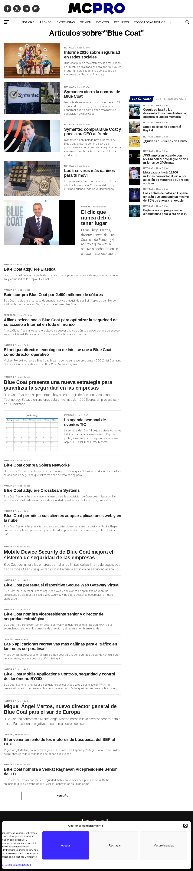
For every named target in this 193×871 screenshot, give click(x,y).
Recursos (121, 22)
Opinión (85, 22)
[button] (185, 826)
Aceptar (66, 845)
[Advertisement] (159, 67)
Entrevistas (66, 22)
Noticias (28, 22)
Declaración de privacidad (18, 865)
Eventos (102, 22)
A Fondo (45, 22)
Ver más (62, 795)
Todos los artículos (149, 22)
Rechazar (115, 845)
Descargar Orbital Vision (96, 32)
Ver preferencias (164, 845)
